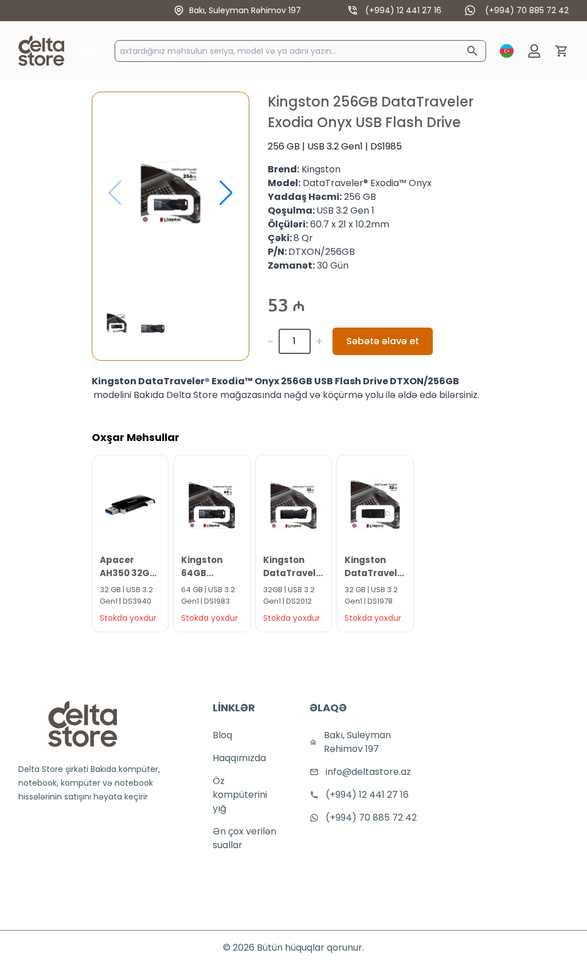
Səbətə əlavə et (382, 341)
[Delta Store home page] (41, 51)
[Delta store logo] (82, 724)
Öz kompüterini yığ (240, 794)
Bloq (222, 735)
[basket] (562, 51)
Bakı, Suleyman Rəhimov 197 (245, 10)
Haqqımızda (239, 758)
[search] (472, 51)
